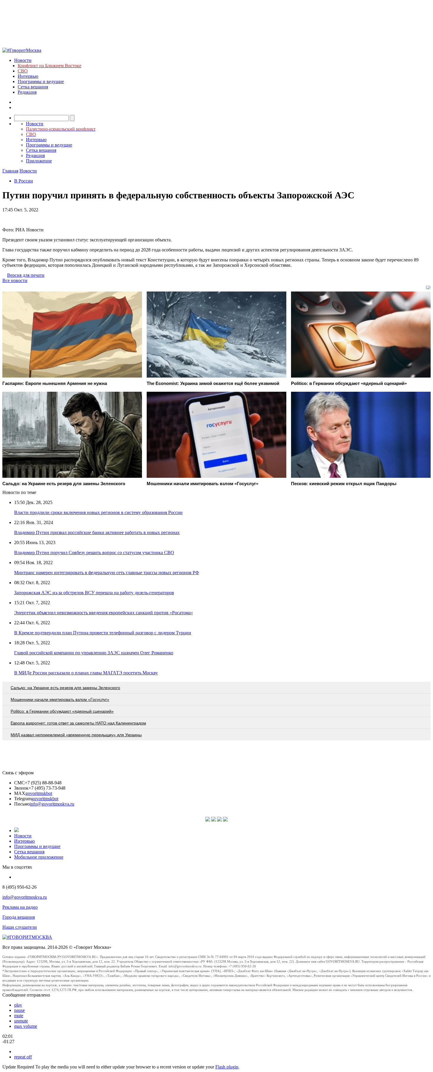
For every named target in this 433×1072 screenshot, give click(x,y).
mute (18, 1015)
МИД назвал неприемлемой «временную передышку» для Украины (76, 734)
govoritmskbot (38, 793)
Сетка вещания (33, 86)
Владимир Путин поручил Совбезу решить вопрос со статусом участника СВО (94, 552)
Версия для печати (25, 275)
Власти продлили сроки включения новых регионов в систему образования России (98, 512)
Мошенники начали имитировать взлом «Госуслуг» (60, 699)
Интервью (28, 76)
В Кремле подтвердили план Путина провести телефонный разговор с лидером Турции (102, 632)
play (18, 1004)
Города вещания (18, 917)
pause (19, 1010)
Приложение (39, 160)
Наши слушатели (19, 927)
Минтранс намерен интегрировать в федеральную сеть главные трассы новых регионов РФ (106, 572)
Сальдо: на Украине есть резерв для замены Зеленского (65, 687)
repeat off (23, 1056)
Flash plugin (226, 1066)
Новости (23, 60)
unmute (21, 1020)
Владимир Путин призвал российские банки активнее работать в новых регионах (97, 532)
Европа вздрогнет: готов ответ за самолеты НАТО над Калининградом (78, 723)
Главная (10, 170)
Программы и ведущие (41, 81)
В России (23, 180)
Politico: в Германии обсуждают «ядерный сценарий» (62, 711)
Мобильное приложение (38, 856)
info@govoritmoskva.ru (52, 803)
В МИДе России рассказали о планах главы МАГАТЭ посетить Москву (86, 672)
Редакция (27, 92)
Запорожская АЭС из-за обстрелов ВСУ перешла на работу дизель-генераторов (94, 592)
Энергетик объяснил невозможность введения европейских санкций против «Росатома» (103, 612)
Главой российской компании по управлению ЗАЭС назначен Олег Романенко (93, 652)
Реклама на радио (20, 907)
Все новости (14, 280)
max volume (25, 1026)
